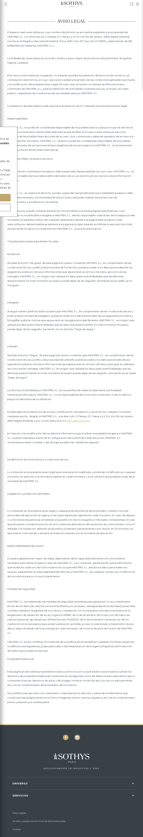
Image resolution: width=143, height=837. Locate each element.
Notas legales (19, 813)
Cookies (16, 829)
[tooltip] (132, 4)
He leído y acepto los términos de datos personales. (39, 821)
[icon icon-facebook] (66, 737)
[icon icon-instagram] (77, 737)
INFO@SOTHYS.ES (78, 420)
